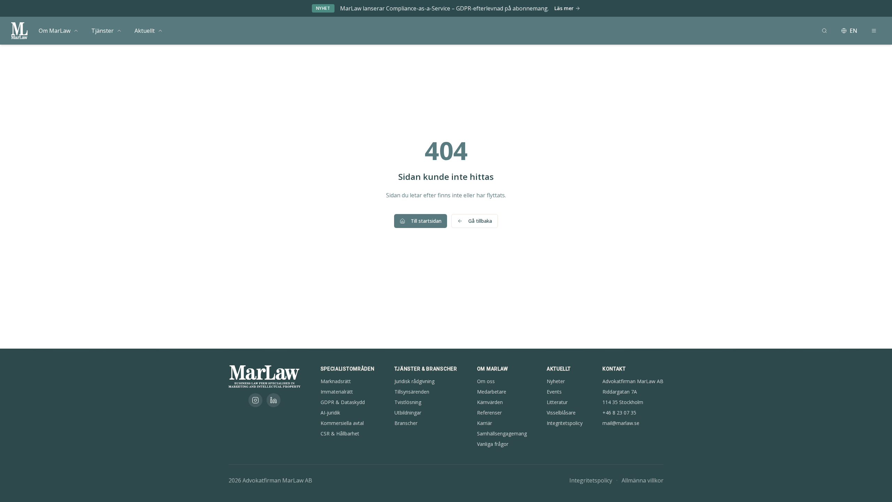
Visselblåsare (561, 412)
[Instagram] (255, 400)
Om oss (486, 381)
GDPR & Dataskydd (343, 402)
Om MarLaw (54, 31)
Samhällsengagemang (502, 433)
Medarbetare (491, 391)
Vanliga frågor (492, 444)
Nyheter (556, 381)
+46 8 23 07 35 (619, 412)
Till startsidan (426, 221)
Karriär (484, 423)
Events (554, 391)
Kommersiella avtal (342, 423)
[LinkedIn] (273, 400)
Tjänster (102, 31)
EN (853, 31)
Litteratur (557, 402)
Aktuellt (144, 31)
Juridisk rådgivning (414, 381)
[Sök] (824, 31)
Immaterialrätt (337, 391)
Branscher (405, 423)
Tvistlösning (407, 402)
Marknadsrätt (336, 381)
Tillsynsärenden (411, 391)
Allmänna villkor (642, 480)
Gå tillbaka (480, 221)
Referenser (489, 412)
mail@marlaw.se (620, 423)
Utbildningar (407, 412)
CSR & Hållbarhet (340, 433)
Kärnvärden (490, 402)
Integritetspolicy (565, 423)
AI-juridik (330, 412)
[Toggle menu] (76, 30)
